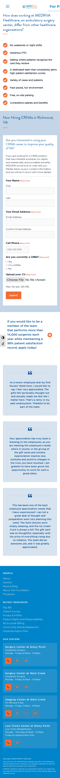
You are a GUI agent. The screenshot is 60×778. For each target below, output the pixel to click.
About (6, 578)
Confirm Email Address (18, 229)
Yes (10, 261)
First (8, 185)
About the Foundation (16, 590)
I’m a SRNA (14, 265)
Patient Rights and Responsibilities (23, 619)
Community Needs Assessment (21, 627)
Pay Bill (7, 607)
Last (8, 197)
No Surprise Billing (13, 623)
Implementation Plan (15, 631)
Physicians (9, 594)
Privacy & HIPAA (12, 615)
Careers (7, 582)
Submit (13, 295)
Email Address (13, 217)
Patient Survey (11, 611)
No (10, 268)
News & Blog (10, 586)
